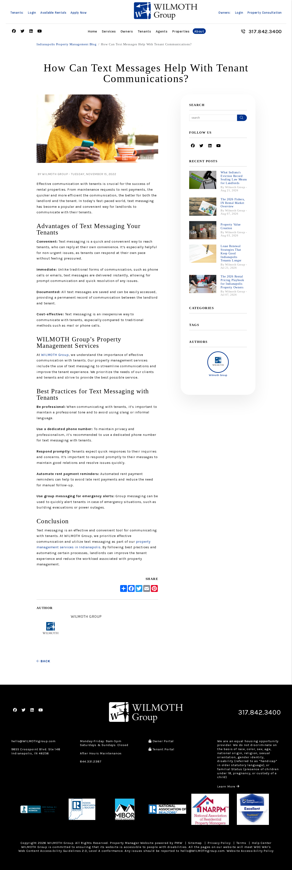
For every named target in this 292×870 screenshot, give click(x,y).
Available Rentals (53, 13)
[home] (166, 11)
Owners (127, 31)
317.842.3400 (265, 31)
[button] (14, 31)
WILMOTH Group (55, 355)
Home (92, 31)
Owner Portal (163, 741)
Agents (162, 31)
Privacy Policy (219, 843)
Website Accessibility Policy (250, 851)
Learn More (228, 786)
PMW (178, 843)
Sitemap (195, 843)
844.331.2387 (91, 761)
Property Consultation (264, 13)
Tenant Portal (163, 749)
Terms (241, 843)
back (45, 661)
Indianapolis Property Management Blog (67, 44)
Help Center (261, 843)
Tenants (144, 31)
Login (32, 13)
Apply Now (79, 13)
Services (109, 31)
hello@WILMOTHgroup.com (33, 741)
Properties (181, 31)
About (199, 31)
